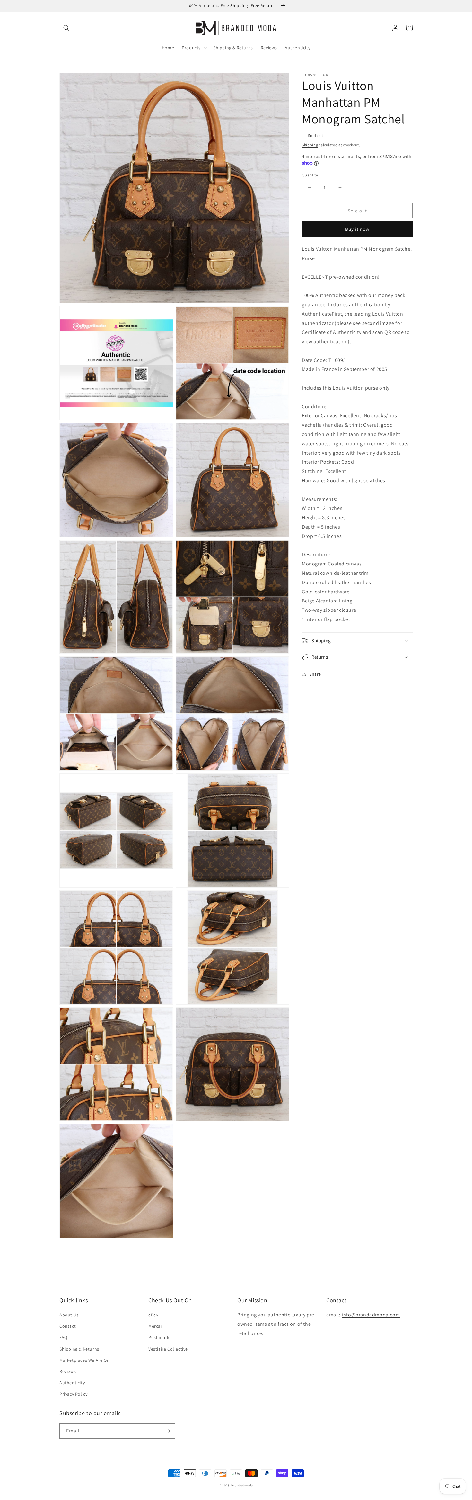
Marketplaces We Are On (84, 1360)
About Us (69, 1315)
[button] (66, 28)
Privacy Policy (73, 1394)
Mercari (155, 1326)
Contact (67, 1326)
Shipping (310, 144)
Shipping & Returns (79, 1349)
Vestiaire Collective (168, 1349)
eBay (153, 1315)
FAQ (63, 1337)
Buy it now (357, 229)
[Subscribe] (168, 1431)
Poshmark (159, 1337)
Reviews (67, 1371)
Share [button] (315, 674)
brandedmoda (242, 1485)
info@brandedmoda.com (371, 1314)
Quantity (310, 175)
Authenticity (72, 1383)
